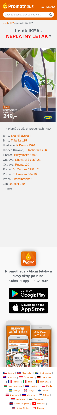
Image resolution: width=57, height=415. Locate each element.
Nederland (20, 399)
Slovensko (26, 373)
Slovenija (31, 395)
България (38, 399)
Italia (30, 382)
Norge (31, 390)
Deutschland (47, 377)
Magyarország (15, 386)
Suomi (45, 390)
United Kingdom (21, 403)
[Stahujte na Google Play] (28, 293)
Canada (40, 408)
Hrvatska (34, 386)
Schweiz (41, 403)
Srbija (46, 395)
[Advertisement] (28, 218)
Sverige (16, 390)
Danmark (14, 395)
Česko (11, 373)
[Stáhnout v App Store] (28, 307)
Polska (49, 386)
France (16, 382)
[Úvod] (18, 5)
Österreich (28, 377)
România (44, 382)
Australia (12, 377)
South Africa (45, 373)
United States (23, 408)
